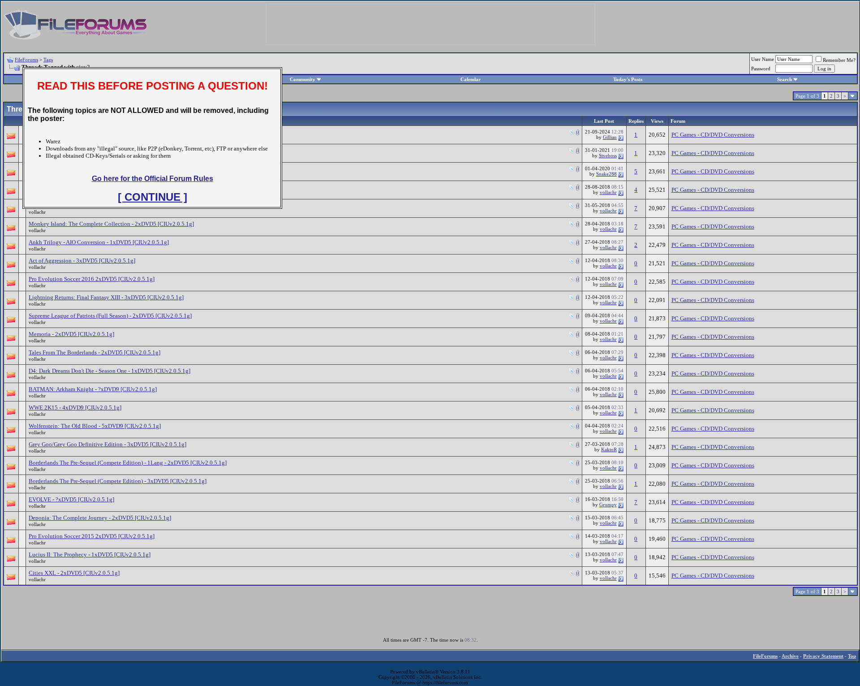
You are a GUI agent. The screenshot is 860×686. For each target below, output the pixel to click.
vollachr (608, 192)
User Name (762, 59)
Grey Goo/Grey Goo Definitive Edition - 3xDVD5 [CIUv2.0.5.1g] (107, 444)
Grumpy (608, 504)
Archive (790, 656)
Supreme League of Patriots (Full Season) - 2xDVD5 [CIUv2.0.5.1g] (110, 315)
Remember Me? (839, 60)
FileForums (26, 59)
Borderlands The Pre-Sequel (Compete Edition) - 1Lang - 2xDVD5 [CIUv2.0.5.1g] (128, 462)
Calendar (470, 79)
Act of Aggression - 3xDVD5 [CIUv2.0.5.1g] (82, 260)
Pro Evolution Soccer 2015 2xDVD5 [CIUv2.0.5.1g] (92, 536)
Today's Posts (627, 79)
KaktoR (609, 449)
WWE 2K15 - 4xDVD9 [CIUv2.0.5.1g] (75, 407)
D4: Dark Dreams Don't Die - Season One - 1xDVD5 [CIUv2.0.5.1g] (109, 370)
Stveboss (608, 155)
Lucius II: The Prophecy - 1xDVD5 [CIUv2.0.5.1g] (89, 554)
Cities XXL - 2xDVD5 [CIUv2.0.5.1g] (74, 573)
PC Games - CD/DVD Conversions (712, 134)
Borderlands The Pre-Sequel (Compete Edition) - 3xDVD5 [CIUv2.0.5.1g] (117, 481)
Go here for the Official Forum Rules (152, 178)
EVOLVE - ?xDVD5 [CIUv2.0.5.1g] (71, 499)
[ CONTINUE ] (152, 197)
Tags (48, 59)
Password (760, 68)
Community (302, 79)
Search (784, 79)
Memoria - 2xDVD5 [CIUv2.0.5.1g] (71, 334)
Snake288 (606, 174)
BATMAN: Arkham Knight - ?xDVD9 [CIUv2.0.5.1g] (93, 389)
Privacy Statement (823, 656)
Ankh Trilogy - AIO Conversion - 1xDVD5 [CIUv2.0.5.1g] (99, 242)
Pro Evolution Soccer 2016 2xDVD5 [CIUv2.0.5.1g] (92, 279)
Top (852, 656)
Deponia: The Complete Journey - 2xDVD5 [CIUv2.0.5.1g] (100, 517)
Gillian (610, 137)
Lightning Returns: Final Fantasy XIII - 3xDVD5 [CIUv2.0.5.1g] (106, 297)
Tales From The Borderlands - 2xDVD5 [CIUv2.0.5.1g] (94, 352)
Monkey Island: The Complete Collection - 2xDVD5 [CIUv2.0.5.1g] (111, 223)
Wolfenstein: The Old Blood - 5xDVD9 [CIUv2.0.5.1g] (95, 426)
